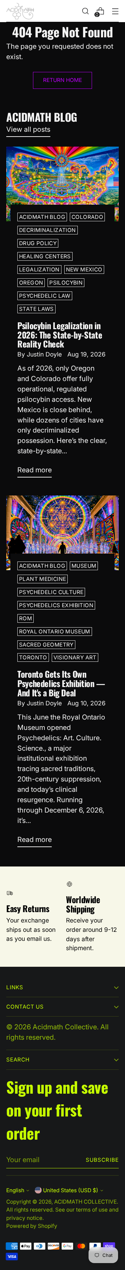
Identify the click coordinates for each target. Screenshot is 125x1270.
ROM (25, 618)
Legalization (39, 269)
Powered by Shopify (31, 1226)
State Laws (36, 309)
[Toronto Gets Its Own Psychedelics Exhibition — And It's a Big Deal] (62, 532)
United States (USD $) (70, 1190)
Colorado (87, 217)
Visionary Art (75, 657)
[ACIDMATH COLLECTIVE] (20, 11)
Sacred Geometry (46, 644)
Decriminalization (47, 230)
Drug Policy (38, 243)
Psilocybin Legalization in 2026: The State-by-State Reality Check (59, 334)
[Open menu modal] (115, 11)
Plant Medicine (42, 579)
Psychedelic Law (44, 296)
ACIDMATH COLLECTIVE (85, 1201)
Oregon (31, 282)
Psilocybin (66, 282)
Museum (84, 566)
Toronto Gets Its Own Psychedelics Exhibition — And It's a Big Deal (61, 683)
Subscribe (102, 1160)
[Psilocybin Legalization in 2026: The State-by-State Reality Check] (62, 184)
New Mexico (84, 269)
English (15, 1190)
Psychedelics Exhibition (56, 605)
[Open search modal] (85, 11)
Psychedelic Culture (51, 592)
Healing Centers (45, 256)
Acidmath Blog (42, 217)
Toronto (33, 657)
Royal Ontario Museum (54, 631)
